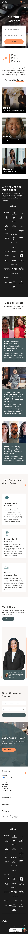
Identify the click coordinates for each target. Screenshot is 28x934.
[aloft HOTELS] (6, 260)
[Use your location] (22, 35)
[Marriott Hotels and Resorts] (6, 226)
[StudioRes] (8, 283)
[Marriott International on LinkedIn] (3, 816)
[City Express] (7, 270)
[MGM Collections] (21, 237)
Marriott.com (5, 795)
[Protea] (21, 260)
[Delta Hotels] (21, 226)
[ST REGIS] (7, 218)
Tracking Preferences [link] (7, 780)
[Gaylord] (14, 239)
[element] (21, 278)
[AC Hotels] (14, 255)
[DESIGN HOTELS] (22, 234)
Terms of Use (5, 788)
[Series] (21, 269)
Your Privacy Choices (9, 777)
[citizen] (21, 257)
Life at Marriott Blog (7, 790)
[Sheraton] (14, 226)
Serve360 (4, 786)
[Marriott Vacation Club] (7, 238)
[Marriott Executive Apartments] (14, 287)
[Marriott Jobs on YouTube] (15, 816)
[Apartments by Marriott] (14, 282)
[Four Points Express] (14, 270)
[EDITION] (6, 212)
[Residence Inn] (6, 277)
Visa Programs (5, 782)
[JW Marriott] (21, 218)
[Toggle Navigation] (25, 7)
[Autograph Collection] (7, 234)
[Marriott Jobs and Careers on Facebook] (7, 816)
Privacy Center (5, 793)
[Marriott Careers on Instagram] (11, 816)
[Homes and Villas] (21, 282)
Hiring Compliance (6, 797)
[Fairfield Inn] (7, 255)
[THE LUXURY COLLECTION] (21, 213)
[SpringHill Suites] (21, 251)
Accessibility (5, 775)
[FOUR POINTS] (14, 251)
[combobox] (14, 29)
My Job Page (15, 2)
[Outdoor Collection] (16, 243)
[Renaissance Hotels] (21, 230)
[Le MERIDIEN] (14, 229)
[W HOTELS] (14, 218)
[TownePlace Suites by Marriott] (14, 277)
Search (14, 41)
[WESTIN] (7, 229)
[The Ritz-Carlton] (14, 213)
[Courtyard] (6, 251)
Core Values (5, 784)
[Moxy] (14, 260)
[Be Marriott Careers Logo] (9, 7)
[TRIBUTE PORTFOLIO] (14, 234)
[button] (14, 804)
